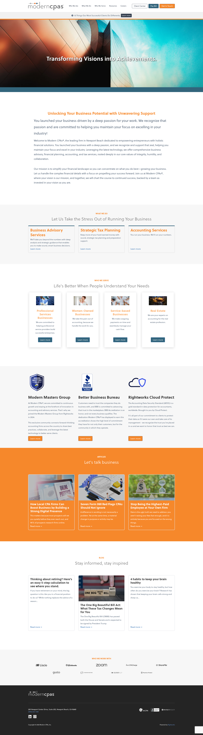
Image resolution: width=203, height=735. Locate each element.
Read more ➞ (51, 526)
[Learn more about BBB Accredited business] (155, 710)
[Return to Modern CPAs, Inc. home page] (41, 694)
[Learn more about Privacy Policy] (168, 710)
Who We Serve (100, 6)
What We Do (86, 6)
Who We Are (73, 6)
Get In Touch (167, 6)
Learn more (126, 15)
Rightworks (171, 725)
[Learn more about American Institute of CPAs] (143, 710)
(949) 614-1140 (33, 711)
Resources (113, 6)
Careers (123, 6)
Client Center (140, 6)
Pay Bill (153, 6)
